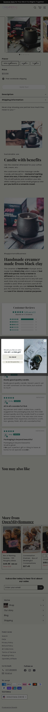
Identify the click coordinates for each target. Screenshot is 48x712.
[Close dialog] (45, 340)
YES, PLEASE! (12, 357)
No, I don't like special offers (12, 362)
